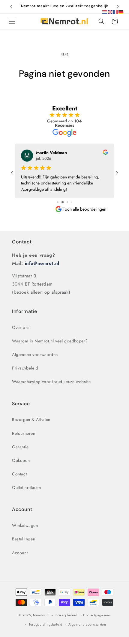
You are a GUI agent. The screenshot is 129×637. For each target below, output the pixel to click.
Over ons (21, 327)
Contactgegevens (97, 615)
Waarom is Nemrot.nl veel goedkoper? (50, 341)
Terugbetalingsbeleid (45, 624)
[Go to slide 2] (63, 202)
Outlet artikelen (26, 487)
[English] (110, 11)
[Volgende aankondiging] (117, 6)
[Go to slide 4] (71, 202)
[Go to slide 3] (67, 202)
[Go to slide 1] (57, 202)
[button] (12, 21)
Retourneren (23, 433)
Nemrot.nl (41, 615)
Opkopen (21, 460)
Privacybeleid (25, 368)
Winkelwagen (25, 525)
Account (20, 553)
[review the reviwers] (105, 153)
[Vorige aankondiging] (11, 6)
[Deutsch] (121, 11)
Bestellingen (23, 539)
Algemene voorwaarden (35, 354)
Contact (22, 242)
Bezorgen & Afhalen (31, 419)
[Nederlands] (105, 11)
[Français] (115, 11)
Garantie (20, 447)
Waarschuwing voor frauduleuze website (51, 382)
